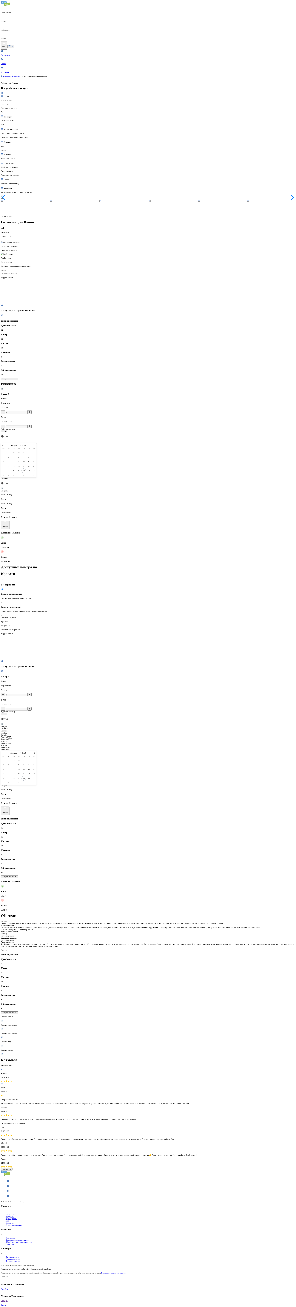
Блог (7, 1221)
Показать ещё (7, 1169)
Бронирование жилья (14, 1225)
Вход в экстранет (12, 1257)
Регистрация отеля (13, 1259)
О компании (10, 1238)
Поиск (18, 76)
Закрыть (4, 1305)
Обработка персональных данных (19, 1242)
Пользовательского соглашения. (113, 1273)
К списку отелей (9, 76)
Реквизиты (10, 1244)
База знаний (10, 1215)
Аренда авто (10, 1223)
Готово (4, 431)
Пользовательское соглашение (17, 1240)
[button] (3, 197)
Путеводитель (11, 1219)
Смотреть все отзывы (9, 379)
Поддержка (10, 1217)
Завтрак (4, 626)
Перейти (4, 1289)
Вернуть (4, 1301)
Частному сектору (13, 1261)
